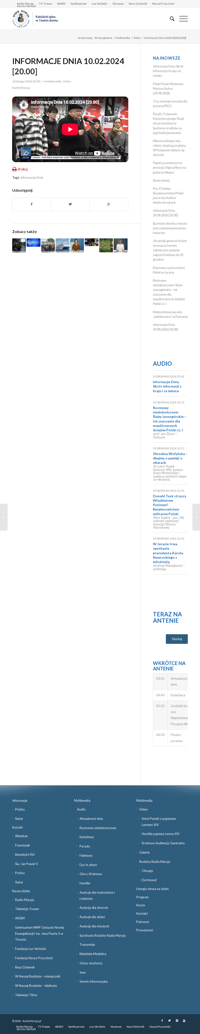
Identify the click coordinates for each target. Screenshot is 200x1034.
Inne (83, 972)
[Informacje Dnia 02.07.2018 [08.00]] (19, 245)
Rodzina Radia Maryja (154, 862)
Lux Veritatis (100, 3)
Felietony (86, 855)
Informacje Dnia (31, 177)
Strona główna (103, 37)
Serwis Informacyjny (94, 981)
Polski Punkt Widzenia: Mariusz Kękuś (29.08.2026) (168, 88)
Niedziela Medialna (93, 954)
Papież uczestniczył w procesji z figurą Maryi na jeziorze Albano (169, 167)
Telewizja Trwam (27, 909)
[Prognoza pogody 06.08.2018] (106, 245)
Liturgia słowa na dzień (152, 889)
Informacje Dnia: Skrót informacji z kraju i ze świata (168, 71)
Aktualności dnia (91, 819)
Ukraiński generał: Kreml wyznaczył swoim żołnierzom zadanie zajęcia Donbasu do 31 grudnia (170, 250)
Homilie (85, 883)
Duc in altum (88, 865)
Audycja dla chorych (94, 908)
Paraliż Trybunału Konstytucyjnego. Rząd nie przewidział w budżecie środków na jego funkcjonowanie (168, 123)
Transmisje (87, 944)
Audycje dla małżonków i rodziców (97, 895)
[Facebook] (162, 1020)
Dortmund (149, 880)
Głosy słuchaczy (91, 963)
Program (142, 897)
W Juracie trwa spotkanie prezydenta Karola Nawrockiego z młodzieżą (168, 553)
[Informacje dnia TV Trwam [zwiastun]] (33, 242)
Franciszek (22, 845)
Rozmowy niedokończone (98, 828)
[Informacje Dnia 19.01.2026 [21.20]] (62, 245)
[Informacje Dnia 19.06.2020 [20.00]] (120, 245)
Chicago (147, 871)
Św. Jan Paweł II (26, 864)
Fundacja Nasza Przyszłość (34, 958)
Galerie (144, 852)
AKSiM (61, 3)
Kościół (17, 827)
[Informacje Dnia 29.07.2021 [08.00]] (48, 245)
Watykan (21, 836)
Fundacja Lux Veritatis (30, 949)
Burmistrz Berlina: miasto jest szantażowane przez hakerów (170, 228)
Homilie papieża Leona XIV (161, 834)
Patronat (142, 922)
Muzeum (118, 3)
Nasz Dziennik (138, 3)
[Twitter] (169, 1020)
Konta (140, 905)
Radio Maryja (24, 900)
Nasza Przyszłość (163, 3)
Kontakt (142, 913)
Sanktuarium (78, 3)
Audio (162, 363)
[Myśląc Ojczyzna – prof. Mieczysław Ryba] (196, 517)
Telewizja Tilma (26, 995)
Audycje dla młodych (94, 926)
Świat (19, 819)
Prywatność (144, 930)
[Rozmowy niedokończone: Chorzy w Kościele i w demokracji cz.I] (4, 517)
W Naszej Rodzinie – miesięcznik (37, 976)
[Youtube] (184, 1020)
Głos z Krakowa (91, 874)
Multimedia (123, 37)
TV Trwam (45, 3)
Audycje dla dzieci (92, 917)
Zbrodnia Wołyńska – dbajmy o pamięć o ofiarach (170, 458)
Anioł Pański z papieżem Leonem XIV (159, 822)
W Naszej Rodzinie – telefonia (36, 986)
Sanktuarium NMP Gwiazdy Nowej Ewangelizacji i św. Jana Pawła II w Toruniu (39, 933)
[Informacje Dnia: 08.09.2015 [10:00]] (91, 242)
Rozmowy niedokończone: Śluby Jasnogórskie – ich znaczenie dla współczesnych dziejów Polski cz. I (169, 419)
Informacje (19, 800)
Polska (20, 809)
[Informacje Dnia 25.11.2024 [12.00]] (77, 245)
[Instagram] (176, 1020)
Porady (85, 846)
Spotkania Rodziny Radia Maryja (103, 935)
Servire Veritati (26, 6)
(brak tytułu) (161, 180)
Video (137, 37)
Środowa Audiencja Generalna (163, 843)
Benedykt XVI (25, 854)
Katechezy (87, 837)
